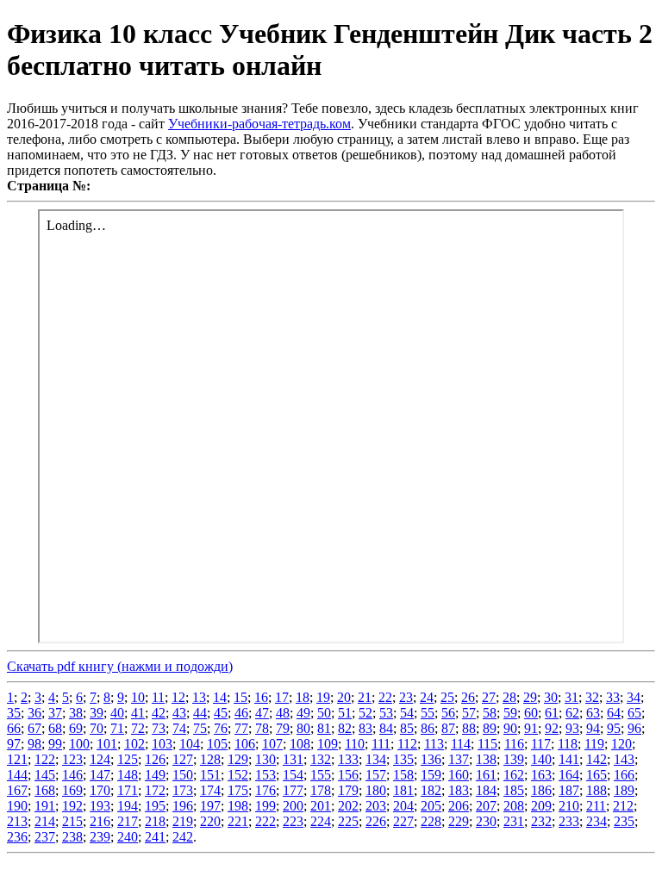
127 (182, 759)
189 (624, 790)
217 (127, 821)
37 (55, 712)
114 (461, 743)
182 (431, 790)
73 (159, 728)
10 (138, 697)
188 (596, 790)
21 (365, 697)
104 (189, 743)
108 (300, 743)
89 (489, 728)
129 (238, 759)
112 (407, 743)
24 (427, 697)
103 (162, 743)
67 (34, 728)
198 (238, 805)
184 (486, 790)
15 (240, 697)
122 (44, 759)
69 (76, 728)
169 (72, 790)
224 (320, 821)
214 (44, 821)
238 (72, 836)
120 (621, 743)
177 (293, 790)
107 (272, 743)
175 (238, 790)
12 (178, 697)
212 (623, 805)
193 (100, 805)
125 (127, 759)
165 (596, 774)
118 (568, 743)
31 (571, 697)
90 (510, 728)
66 (14, 728)
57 (469, 712)
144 (17, 774)
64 (614, 712)
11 (158, 697)
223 (293, 821)
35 (14, 712)
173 (182, 790)
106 (244, 743)
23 (406, 697)
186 (541, 790)
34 (633, 697)
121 (17, 759)
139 (513, 759)
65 (634, 712)
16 (261, 697)
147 (100, 774)
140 (541, 759)
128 (210, 759)
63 (593, 712)
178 (320, 790)
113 (434, 743)
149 (155, 774)
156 (348, 774)
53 (386, 712)
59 (510, 712)
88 (469, 728)
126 (155, 759)
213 (17, 821)
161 (486, 774)
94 (593, 728)
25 (447, 697)
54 (407, 712)
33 (613, 697)
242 (182, 836)
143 (624, 759)
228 (431, 821)
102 (134, 743)
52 (365, 712)
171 (127, 790)
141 (569, 759)
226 (375, 821)
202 (348, 805)
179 (348, 790)
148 (127, 774)
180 (375, 790)
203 (375, 805)
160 (458, 774)
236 (17, 836)
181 (403, 790)
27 (489, 697)
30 (551, 697)
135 (403, 759)
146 (72, 774)
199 (265, 805)
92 (552, 728)
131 (293, 759)
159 (431, 774)
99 (55, 743)
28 (509, 697)
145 (44, 774)
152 (238, 774)
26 (468, 697)
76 (221, 728)
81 (324, 728)
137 (458, 759)
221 (238, 821)
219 (182, 821)
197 (210, 805)
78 (262, 728)
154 (293, 774)
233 (569, 821)
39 (96, 712)
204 (403, 805)
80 (303, 728)
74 (179, 728)
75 (200, 728)
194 (127, 805)
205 (431, 805)
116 (514, 743)
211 (596, 805)
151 (210, 774)
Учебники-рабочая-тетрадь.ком (259, 123)
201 (320, 805)
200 (293, 805)
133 (348, 759)
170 (100, 790)
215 (72, 821)
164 (569, 774)
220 (210, 821)
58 (489, 712)
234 (596, 821)
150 (182, 774)
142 (596, 759)
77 (241, 728)
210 (569, 805)
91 (531, 728)
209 (541, 805)
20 (344, 697)
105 (217, 743)
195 (155, 805)
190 (17, 805)
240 (127, 836)
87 (448, 728)
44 (200, 712)
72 (138, 728)
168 (44, 790)
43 (179, 712)
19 (323, 697)
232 (541, 821)
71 (117, 728)
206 (458, 805)
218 (155, 821)
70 (96, 728)
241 (155, 836)
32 (592, 697)
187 (569, 790)
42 (159, 712)
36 (34, 712)
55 (427, 712)
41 (138, 712)
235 (624, 821)
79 (283, 728)
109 (327, 743)
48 (283, 712)
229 (458, 821)
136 (431, 759)
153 (265, 774)
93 (572, 728)
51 (345, 712)
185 (513, 790)
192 (72, 805)
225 (348, 821)
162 (513, 774)
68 (55, 728)
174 (210, 790)
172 (155, 790)
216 (100, 821)
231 (513, 821)
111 (381, 743)
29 (530, 697)
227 (403, 821)
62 (572, 712)
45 (221, 712)
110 (355, 743)
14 (220, 697)
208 (513, 805)
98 (34, 743)
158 (403, 774)
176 (265, 790)
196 (182, 805)
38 (76, 712)
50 (324, 712)
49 (303, 712)
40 (117, 712)
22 (385, 697)
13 (199, 697)
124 (100, 759)
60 (531, 712)
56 (448, 712)
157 (375, 774)
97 (14, 743)
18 (302, 697)
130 (265, 759)
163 (541, 774)
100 (79, 743)
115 (487, 743)
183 (458, 790)
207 (486, 805)
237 (44, 836)
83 (365, 728)
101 (107, 743)
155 (320, 774)
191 (44, 805)
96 (634, 728)
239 (100, 836)
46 (241, 712)
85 (407, 728)
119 (594, 743)
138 (486, 759)
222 (265, 821)
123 (72, 759)
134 (375, 759)
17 (282, 697)
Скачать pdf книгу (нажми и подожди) (120, 666)
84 (386, 728)
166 (624, 774)
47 (262, 712)
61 (552, 712)
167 (17, 790)
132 (320, 759)
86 (427, 728)
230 (486, 821)
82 (345, 728)
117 (541, 743)
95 (614, 728)
